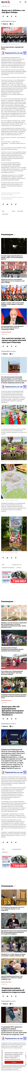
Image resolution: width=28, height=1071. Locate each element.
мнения (13, 211)
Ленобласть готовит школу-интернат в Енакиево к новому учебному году (13, 955)
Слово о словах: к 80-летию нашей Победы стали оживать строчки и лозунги (12, 304)
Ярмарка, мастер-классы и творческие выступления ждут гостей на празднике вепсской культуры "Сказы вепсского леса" (14, 625)
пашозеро (19, 567)
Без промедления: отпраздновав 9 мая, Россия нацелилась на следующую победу (12, 328)
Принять (14, 1062)
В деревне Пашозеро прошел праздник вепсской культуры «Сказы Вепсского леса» (14, 696)
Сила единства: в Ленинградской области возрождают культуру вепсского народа (12, 673)
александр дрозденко (16, 849)
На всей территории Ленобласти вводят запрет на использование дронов (12, 257)
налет (19, 57)
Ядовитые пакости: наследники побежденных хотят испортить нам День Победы (13, 281)
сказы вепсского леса (16, 564)
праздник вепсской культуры (8, 567)
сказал (15, 175)
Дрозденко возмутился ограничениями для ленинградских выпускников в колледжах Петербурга (14, 932)
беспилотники (5, 214)
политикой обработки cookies (12, 1059)
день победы (20, 211)
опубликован (22, 153)
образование (5, 852)
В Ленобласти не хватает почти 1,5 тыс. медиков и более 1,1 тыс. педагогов (12, 909)
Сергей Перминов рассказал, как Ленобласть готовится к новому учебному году (12, 977)
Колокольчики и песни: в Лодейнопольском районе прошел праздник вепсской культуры (12, 649)
